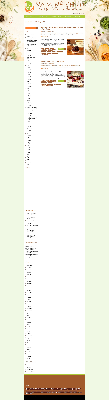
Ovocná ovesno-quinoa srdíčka (52, 61)
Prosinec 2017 (29, 308)
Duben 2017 (29, 326)
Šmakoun (28, 159)
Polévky (47, 16)
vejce (54, 392)
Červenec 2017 (29, 319)
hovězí (29, 92)
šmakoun (43, 85)
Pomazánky (29, 50)
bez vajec (72, 33)
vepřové (29, 95)
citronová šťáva (44, 50)
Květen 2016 (29, 351)
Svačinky (60, 16)
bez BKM (44, 33)
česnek (71, 392)
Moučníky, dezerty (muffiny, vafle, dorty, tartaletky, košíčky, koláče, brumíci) (55, 34)
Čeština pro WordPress (31, 371)
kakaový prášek (41, 389)
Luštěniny (28, 145)
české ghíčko (65, 392)
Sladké (72, 34)
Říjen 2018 (28, 285)
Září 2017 (28, 315)
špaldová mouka (55, 53)
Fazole (29, 150)
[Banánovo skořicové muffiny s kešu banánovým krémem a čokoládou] (75, 39)
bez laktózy (43, 49)
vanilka (33, 392)
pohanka (29, 138)
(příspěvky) (29, 367)
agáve (43, 48)
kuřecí (29, 93)
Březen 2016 (29, 356)
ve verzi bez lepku (44, 54)
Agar (27, 156)
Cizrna (29, 147)
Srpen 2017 (29, 317)
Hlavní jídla (53, 16)
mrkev (74, 389)
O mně (36, 16)
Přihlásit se (29, 365)
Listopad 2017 (29, 310)
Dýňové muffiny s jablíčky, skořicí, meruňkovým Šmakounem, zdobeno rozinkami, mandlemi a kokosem (31, 216)
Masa (28, 88)
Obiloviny (28, 133)
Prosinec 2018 (29, 281)
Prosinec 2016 (29, 335)
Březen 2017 (29, 329)
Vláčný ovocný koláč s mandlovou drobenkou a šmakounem (31, 222)
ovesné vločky (51, 84)
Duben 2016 (29, 354)
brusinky (54, 80)
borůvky (53, 388)
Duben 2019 (29, 272)
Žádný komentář (45, 36)
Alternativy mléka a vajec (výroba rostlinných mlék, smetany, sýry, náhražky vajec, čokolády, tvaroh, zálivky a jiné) (32, 40)
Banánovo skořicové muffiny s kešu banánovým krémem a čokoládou (62, 28)
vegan (37, 392)
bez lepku (57, 33)
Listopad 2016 (29, 338)
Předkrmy (28, 48)
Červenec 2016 (29, 347)
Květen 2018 (29, 297)
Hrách (29, 152)
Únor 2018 (28, 304)
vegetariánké (42, 392)
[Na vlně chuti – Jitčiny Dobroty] (54, 1)
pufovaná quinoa (57, 84)
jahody (32, 389)
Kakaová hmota (28, 254)
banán (48, 48)
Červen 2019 (29, 270)
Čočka (29, 149)
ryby (29, 98)
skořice (49, 53)
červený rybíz (50, 81)
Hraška (28, 157)
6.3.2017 (43, 31)
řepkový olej (43, 53)
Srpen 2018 (29, 290)
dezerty (66, 388)
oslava (78, 389)
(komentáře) (30, 369)
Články (28, 161)
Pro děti (28, 121)
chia (54, 49)
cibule (57, 388)
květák (54, 389)
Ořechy (69, 34)
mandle (58, 389)
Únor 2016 (28, 358)
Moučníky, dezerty (68, 16)
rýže (29, 142)
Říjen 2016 (28, 340)
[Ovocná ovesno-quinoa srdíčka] (75, 71)
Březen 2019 (29, 274)
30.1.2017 (44, 63)
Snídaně (41, 16)
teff (29, 143)
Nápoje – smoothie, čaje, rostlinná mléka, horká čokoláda (31, 46)
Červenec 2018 (29, 292)
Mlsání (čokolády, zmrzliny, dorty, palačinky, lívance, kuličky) (32, 118)
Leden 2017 (29, 333)
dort (76, 388)
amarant (29, 135)
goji (55, 81)
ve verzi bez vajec (50, 85)
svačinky (28, 392)
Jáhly (29, 137)
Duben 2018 (29, 299)
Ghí (79, 388)
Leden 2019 (29, 279)
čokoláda (50, 50)
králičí (29, 96)
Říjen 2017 (28, 313)
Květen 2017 (29, 324)
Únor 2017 (28, 331)
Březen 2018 (29, 301)
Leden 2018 (29, 306)
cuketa (62, 388)
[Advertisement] (31, 189)
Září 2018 (28, 288)
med (69, 389)
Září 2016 (28, 342)
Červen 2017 (29, 322)
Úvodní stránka (28, 16)
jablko (28, 389)
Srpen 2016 (29, 344)
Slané (29, 131)
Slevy (28, 164)
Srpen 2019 (29, 267)
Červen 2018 (29, 295)
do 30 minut (71, 388)
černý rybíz (43, 81)
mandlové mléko (64, 389)
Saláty (28, 65)
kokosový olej (44, 84)
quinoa (29, 140)
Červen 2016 (29, 349)
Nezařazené (29, 162)
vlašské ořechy (59, 392)
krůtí (29, 90)
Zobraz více (61, 48)
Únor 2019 (28, 276)
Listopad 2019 (29, 265)
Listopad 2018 (29, 283)
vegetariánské (77, 16)
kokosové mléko (48, 389)
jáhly (36, 389)
